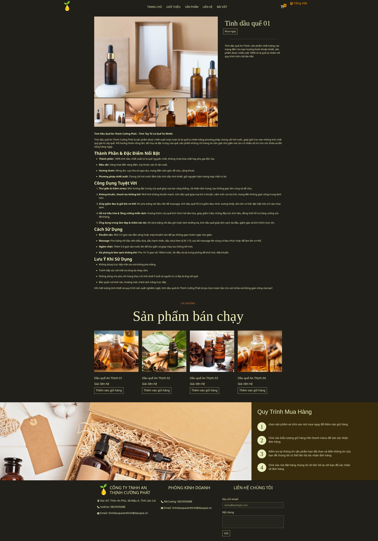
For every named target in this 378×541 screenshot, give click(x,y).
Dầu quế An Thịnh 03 (204, 378)
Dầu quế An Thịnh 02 (156, 378)
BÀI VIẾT (222, 7)
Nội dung (228, 512)
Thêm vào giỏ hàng (109, 390)
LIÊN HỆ (207, 7)
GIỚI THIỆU (173, 7)
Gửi (226, 533)
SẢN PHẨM (191, 7)
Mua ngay (230, 31)
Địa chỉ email (230, 499)
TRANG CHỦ (154, 7)
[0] (282, 6)
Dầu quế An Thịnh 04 (252, 378)
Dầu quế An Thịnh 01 (108, 378)
